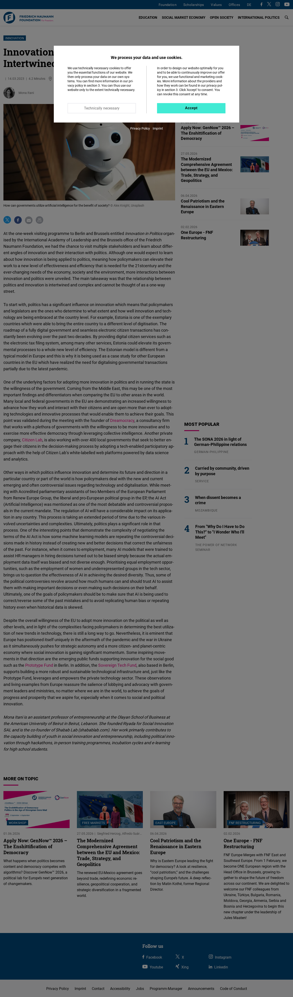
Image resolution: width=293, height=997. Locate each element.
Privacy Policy (140, 128)
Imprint (158, 128)
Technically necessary (101, 108)
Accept (191, 108)
